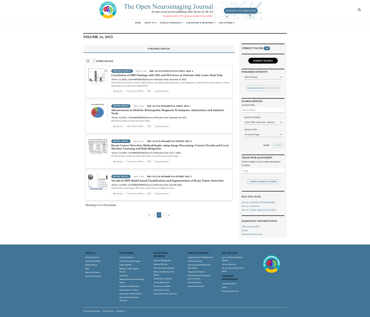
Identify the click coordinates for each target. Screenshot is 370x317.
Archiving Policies (126, 257)
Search (278, 145)
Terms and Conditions (91, 311)
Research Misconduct (196, 286)
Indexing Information (241, 10)
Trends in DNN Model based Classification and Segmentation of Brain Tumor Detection (167, 180)
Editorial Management (162, 260)
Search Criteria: (252, 117)
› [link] (163, 215)
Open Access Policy (92, 272)
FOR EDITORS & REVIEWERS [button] (199, 23)
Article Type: (251, 130)
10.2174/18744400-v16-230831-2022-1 (171, 106)
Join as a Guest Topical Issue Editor (259, 209)
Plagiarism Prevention (196, 272)
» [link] (168, 215)
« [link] (149, 215)
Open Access (141, 71)
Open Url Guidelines (93, 276)
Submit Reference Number (263, 182)
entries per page (104, 61)
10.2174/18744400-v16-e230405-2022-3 (172, 176)
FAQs (87, 268)
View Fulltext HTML (135, 91)
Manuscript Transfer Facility (130, 294)
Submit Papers (263, 60)
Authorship (123, 275)
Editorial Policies (160, 264)
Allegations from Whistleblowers (200, 257)
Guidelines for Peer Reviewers (165, 294)
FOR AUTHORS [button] (226, 23)
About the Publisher (93, 261)
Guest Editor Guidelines (163, 279)
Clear (266, 145)
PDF (149, 91)
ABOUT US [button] (149, 23)
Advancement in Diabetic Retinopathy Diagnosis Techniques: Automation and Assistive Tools (167, 111)
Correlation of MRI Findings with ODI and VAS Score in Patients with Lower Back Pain (167, 75)
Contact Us (120, 311)
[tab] (159, 49)
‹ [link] (154, 215)
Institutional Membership (129, 286)
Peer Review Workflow (162, 286)
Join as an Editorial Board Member (258, 202)
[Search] (359, 10)
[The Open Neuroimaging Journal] (272, 264)
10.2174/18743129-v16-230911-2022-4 (174, 71)
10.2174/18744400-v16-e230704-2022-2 (172, 141)
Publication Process (161, 290)
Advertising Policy (251, 226)
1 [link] (159, 215)
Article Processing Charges (129, 261)
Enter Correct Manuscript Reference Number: (261, 163)
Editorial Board (91, 265)
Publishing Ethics (194, 282)
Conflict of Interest (195, 261)
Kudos (245, 230)
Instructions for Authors (128, 290)
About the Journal (92, 257)
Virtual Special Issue (162, 282)
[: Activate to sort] (159, 65)
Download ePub (162, 91)
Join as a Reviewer (251, 205)
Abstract (119, 91)
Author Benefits (125, 265)
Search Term (248, 105)
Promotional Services (252, 234)
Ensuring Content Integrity (164, 268)
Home (138, 23)
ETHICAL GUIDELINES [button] (170, 23)
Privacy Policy (108, 311)
